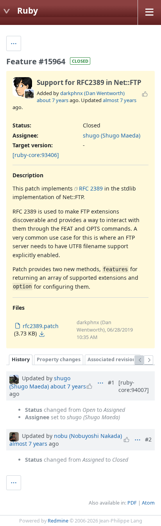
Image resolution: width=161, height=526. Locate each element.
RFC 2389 (91, 188)
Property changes (58, 359)
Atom (148, 503)
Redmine (58, 520)
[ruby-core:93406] (36, 155)
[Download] (41, 333)
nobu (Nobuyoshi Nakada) (88, 436)
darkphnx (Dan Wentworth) (92, 93)
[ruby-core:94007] (133, 386)
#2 (148, 439)
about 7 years (52, 100)
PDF (132, 503)
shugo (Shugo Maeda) (111, 135)
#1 (111, 382)
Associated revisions (113, 359)
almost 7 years (119, 100)
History (21, 359)
